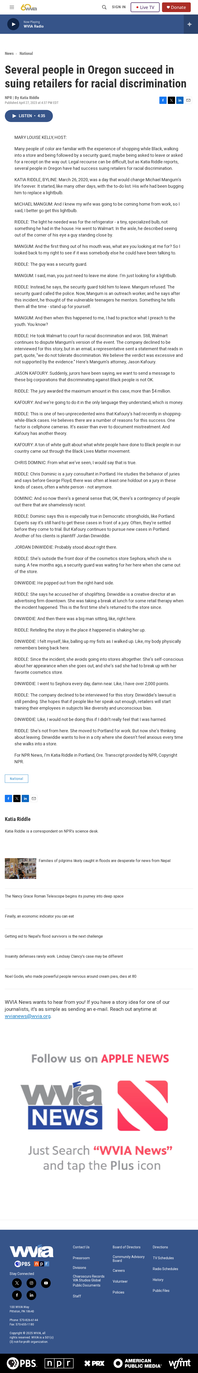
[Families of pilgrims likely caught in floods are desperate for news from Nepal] (20, 868)
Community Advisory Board (129, 1259)
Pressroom (81, 1258)
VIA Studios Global (87, 1280)
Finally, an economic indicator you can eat (39, 916)
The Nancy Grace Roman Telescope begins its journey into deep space (64, 896)
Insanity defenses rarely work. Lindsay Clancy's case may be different (64, 956)
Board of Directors (127, 1247)
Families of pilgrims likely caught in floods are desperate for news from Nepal (104, 860)
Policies (118, 1292)
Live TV (147, 7)
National (26, 53)
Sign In (119, 7)
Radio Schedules (165, 1269)
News (9, 53)
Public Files (161, 1291)
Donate (178, 7)
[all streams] (191, 24)
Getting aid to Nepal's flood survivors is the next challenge (54, 936)
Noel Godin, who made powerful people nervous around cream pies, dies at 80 (70, 976)
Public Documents (86, 1285)
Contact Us (81, 1247)
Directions (160, 1247)
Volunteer (120, 1281)
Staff (77, 1296)
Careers (119, 1270)
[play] (13, 24)
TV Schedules (163, 1258)
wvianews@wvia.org (27, 1016)
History (158, 1280)
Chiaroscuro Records (89, 1276)
